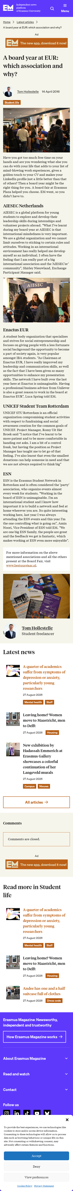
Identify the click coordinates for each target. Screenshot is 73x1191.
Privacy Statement (44, 1185)
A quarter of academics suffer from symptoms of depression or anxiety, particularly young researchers (44, 677)
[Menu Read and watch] (66, 1074)
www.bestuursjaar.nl (21, 565)
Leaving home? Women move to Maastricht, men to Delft (44, 720)
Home (7, 22)
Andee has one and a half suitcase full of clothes (44, 991)
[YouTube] (36, 1113)
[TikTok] (26, 1113)
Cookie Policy (24, 1185)
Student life (12, 102)
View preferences (36, 1177)
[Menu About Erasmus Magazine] (66, 1058)
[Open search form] (52, 8)
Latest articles (25, 22)
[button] (67, 1120)
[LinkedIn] (16, 1113)
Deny (36, 1166)
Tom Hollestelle (28, 91)
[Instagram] (6, 1113)
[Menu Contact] (66, 1089)
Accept (36, 1156)
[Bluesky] (47, 1113)
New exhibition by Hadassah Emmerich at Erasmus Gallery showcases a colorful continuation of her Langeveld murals (42, 759)
